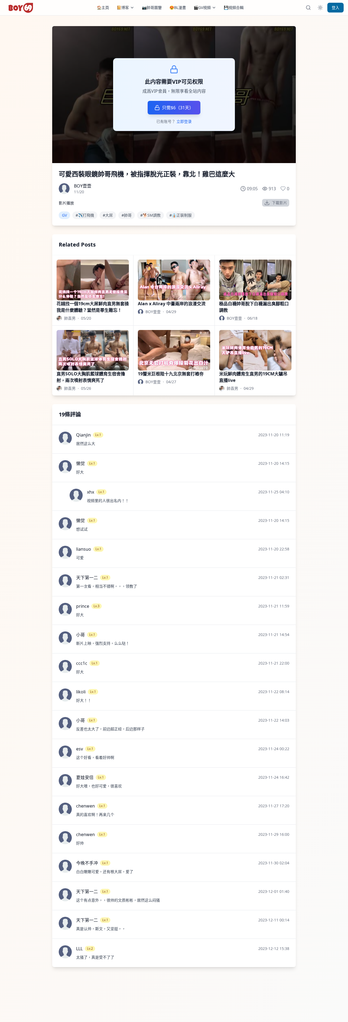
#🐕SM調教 (150, 215)
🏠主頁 (103, 7)
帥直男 (70, 318)
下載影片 (279, 202)
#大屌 (108, 215)
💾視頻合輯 (234, 7)
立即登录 (184, 121)
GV (64, 215)
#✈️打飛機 (85, 215)
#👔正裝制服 (180, 215)
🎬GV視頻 (202, 7)
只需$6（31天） (178, 108)
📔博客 (123, 7)
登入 (335, 7)
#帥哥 (127, 215)
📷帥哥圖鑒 (152, 7)
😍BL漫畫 (177, 7)
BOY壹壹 (82, 186)
